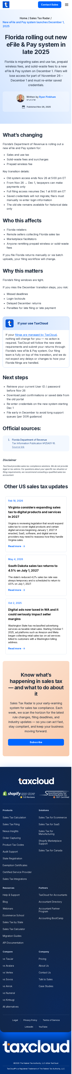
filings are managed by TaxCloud (36, 334)
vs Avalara (8, 965)
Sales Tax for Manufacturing (46, 832)
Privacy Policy (30, 1020)
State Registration (12, 858)
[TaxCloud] (6, 4)
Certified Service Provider (17, 872)
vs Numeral (9, 993)
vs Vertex (8, 972)
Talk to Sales (46, 979)
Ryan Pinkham (47, 96)
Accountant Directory (50, 901)
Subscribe (36, 742)
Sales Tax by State (13, 922)
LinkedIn (29, 1027)
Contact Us (45, 972)
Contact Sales (49, 4)
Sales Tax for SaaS (49, 824)
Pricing (42, 958)
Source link (18, 446)
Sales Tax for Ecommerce (53, 817)
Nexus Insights (10, 831)
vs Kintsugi (8, 999)
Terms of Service (51, 1020)
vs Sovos (8, 979)
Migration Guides (12, 935)
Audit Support (10, 851)
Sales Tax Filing (11, 824)
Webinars (8, 908)
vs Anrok (7, 986)
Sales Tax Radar (40, 18)
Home (23, 18)
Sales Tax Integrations (15, 878)
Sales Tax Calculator (14, 929)
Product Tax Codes (13, 844)
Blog (5, 901)
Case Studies (46, 986)
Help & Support (11, 894)
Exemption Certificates (15, 865)
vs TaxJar (8, 958)
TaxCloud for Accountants (53, 894)
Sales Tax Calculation (14, 817)
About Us (44, 965)
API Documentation (13, 942)
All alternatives (11, 1006)
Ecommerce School (13, 915)
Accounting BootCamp (51, 918)
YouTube (43, 1027)
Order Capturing (12, 838)
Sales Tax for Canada (50, 850)
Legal (15, 1020)
